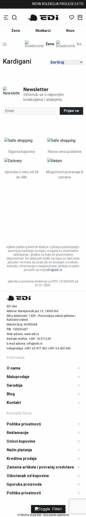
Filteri (57, 509)
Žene (50, 44)
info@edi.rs (54, 270)
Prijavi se (71, 111)
